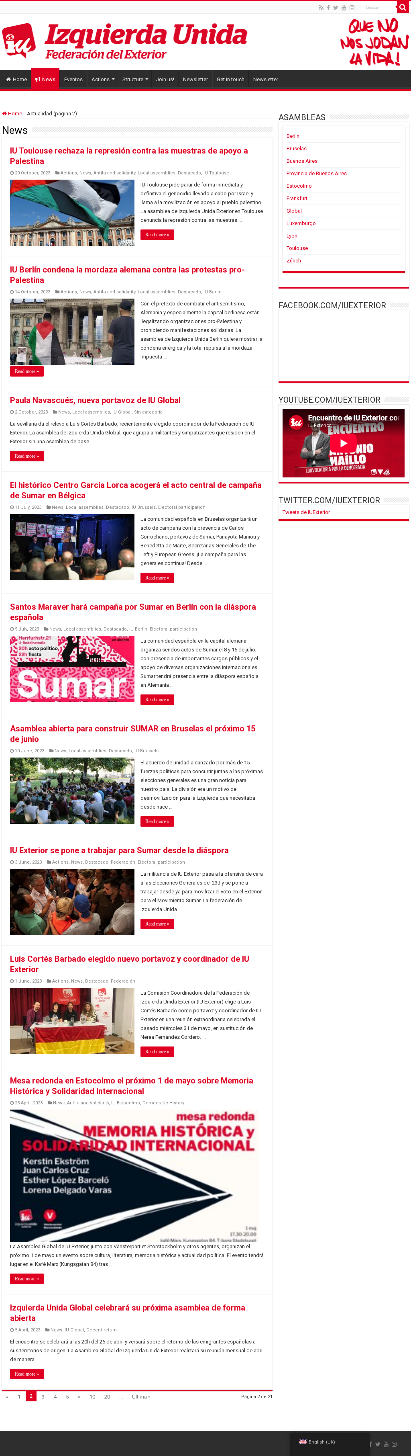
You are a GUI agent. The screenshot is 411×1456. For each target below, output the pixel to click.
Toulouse (297, 248)
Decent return (101, 1330)
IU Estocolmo (125, 1103)
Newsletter (195, 79)
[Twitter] (335, 7)
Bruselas (297, 148)
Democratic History (163, 1103)
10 (92, 1397)
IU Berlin (212, 292)
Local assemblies (156, 173)
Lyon (292, 236)
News (48, 79)
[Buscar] (403, 7)
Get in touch (230, 79)
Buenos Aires (302, 161)
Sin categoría (148, 412)
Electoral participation (182, 507)
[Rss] (321, 7)
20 (107, 1397)
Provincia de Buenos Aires (317, 173)
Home (20, 79)
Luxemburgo (301, 223)
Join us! (165, 79)
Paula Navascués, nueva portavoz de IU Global (95, 400)
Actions (101, 79)
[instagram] (352, 7)
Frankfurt (297, 198)
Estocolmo (299, 186)
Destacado (189, 173)
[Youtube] (344, 7)
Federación (123, 862)
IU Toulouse (216, 173)
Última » (141, 1397)
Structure (132, 79)
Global (294, 211)
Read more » (157, 235)
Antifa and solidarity (114, 173)
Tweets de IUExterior (306, 512)
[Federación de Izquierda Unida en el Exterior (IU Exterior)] (205, 42)
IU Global (122, 412)
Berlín (293, 136)
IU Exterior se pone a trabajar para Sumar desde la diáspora (119, 850)
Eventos (73, 79)
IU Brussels (144, 507)
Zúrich (294, 261)
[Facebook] (328, 7)
